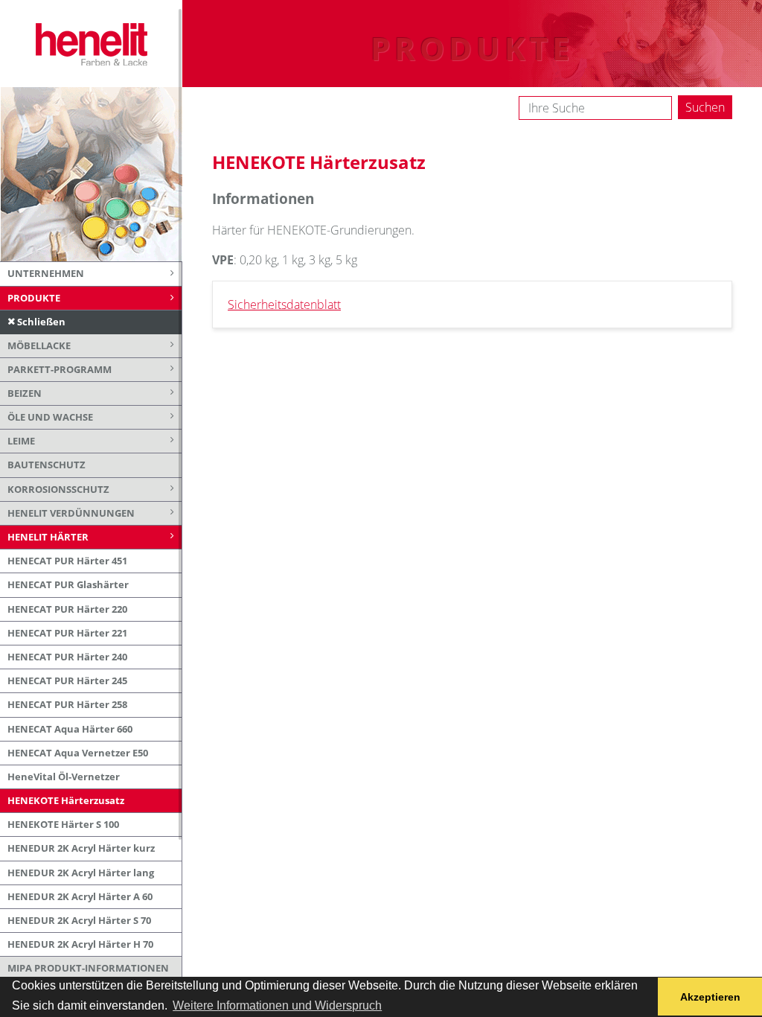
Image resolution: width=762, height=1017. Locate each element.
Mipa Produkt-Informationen (88, 968)
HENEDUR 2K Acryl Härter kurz (81, 848)
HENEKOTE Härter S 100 (63, 824)
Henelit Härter (48, 536)
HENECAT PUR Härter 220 (67, 609)
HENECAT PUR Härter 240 (67, 656)
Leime (21, 440)
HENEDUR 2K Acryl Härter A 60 (80, 896)
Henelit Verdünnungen (71, 513)
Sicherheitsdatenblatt (284, 304)
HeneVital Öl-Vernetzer (63, 776)
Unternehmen (45, 273)
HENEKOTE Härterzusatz (65, 800)
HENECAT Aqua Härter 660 (69, 729)
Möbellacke (39, 345)
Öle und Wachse (50, 417)
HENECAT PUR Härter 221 (67, 633)
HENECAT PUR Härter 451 (67, 560)
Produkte (33, 298)
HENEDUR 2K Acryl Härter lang (80, 872)
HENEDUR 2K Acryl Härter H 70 (80, 944)
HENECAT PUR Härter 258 (67, 704)
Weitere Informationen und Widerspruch (277, 1005)
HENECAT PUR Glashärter (68, 584)
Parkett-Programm (59, 369)
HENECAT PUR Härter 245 (67, 680)
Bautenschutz (46, 464)
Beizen (24, 393)
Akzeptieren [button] (710, 997)
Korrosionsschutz (58, 489)
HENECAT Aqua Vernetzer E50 (77, 752)
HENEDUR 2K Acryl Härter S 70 (79, 920)
